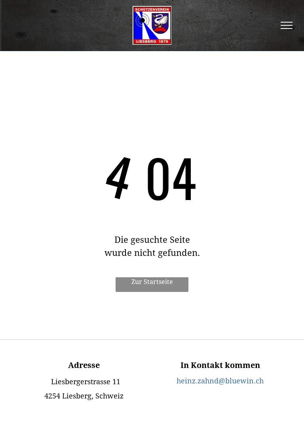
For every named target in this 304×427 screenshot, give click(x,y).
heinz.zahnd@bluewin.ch (220, 381)
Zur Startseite (152, 282)
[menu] (286, 25)
